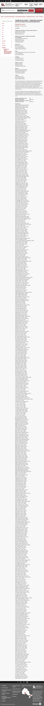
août (2, 38)
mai (2, 32)
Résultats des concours (31, 16)
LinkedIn (5, 1)
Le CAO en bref (41, 4)
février (3, 25)
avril (2, 29)
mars (3, 27)
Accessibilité (4, 685)
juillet (3, 36)
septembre (4, 40)
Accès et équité (26, 4)
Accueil (2, 16)
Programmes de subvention (17, 4)
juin (2, 34)
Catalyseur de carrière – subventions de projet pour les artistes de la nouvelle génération (8, 51)
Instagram (8, 1)
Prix (21, 3)
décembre (41, 16)
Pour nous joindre (5, 687)
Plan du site (14, 696)
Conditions (4, 700)
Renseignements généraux (20, 16)
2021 (37, 16)
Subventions (19, 10)
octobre (3, 43)
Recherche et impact (36, 4)
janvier (3, 23)
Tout (25, 10)
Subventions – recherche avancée (29, 12)
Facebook (17, 682)
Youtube (10, 1)
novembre (3, 45)
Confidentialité (15, 694)
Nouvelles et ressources (31, 4)
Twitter (3, 1)
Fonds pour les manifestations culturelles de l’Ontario (6, 697)
